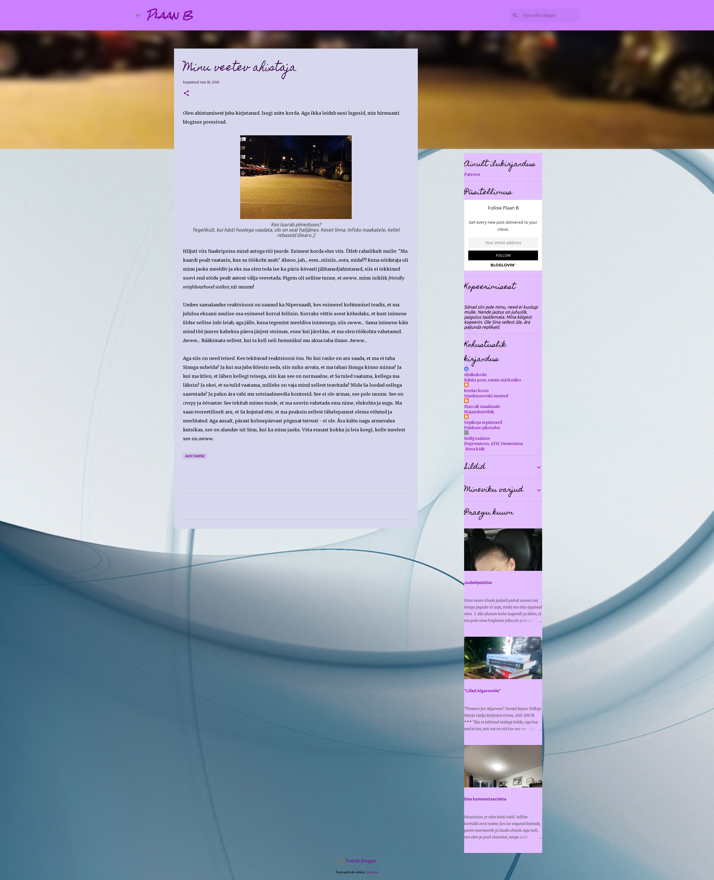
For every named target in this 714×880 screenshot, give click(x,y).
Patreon (472, 174)
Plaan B (169, 15)
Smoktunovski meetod (486, 395)
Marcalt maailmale (482, 406)
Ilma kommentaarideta (485, 799)
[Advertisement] (296, 576)
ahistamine (195, 456)
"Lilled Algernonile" (482, 691)
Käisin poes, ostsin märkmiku (492, 380)
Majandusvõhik (479, 411)
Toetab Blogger (360, 860)
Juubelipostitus (478, 582)
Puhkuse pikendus (482, 427)
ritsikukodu (475, 374)
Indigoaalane (477, 438)
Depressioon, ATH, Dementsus (493, 443)
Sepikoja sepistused (483, 422)
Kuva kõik (475, 448)
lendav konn (476, 390)
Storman (372, 872)
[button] (186, 93)
